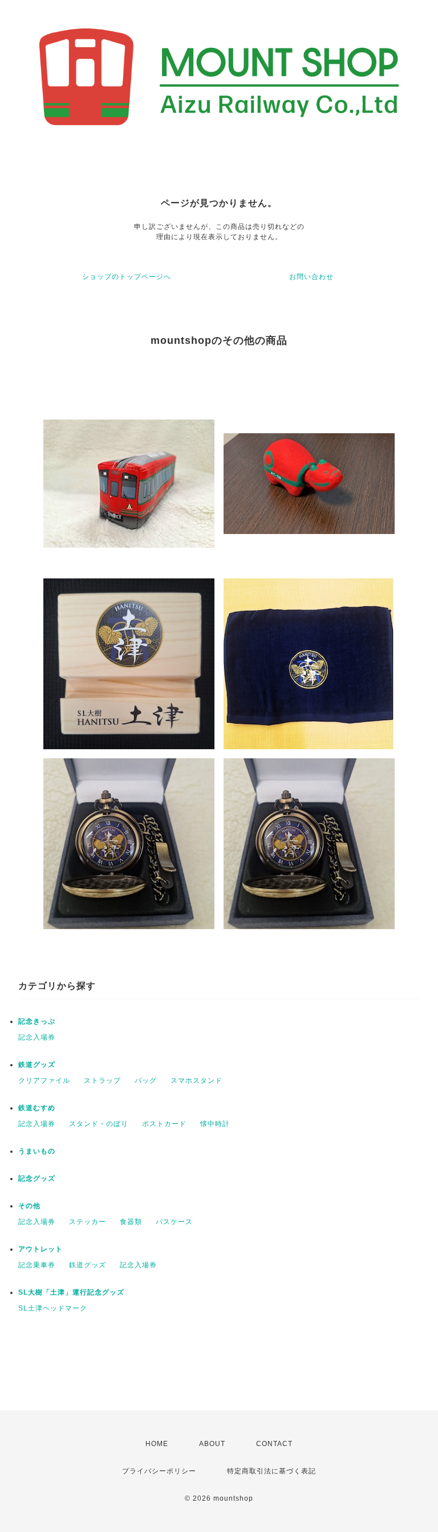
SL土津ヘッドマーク (52, 1308)
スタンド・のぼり (98, 1124)
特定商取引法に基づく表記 (271, 1471)
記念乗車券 (36, 1265)
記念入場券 (36, 1037)
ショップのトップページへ (126, 277)
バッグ (146, 1081)
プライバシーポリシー (159, 1471)
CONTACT (274, 1444)
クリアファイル (44, 1081)
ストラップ (102, 1081)
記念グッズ (36, 1178)
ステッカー (87, 1222)
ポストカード (164, 1124)
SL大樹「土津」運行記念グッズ (71, 1292)
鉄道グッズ (36, 1065)
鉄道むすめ (36, 1108)
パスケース (174, 1222)
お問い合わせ (311, 277)
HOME (156, 1444)
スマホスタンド (196, 1081)
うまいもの (36, 1151)
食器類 (131, 1222)
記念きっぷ (36, 1021)
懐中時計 (215, 1124)
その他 (29, 1206)
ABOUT (212, 1444)
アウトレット (40, 1249)
